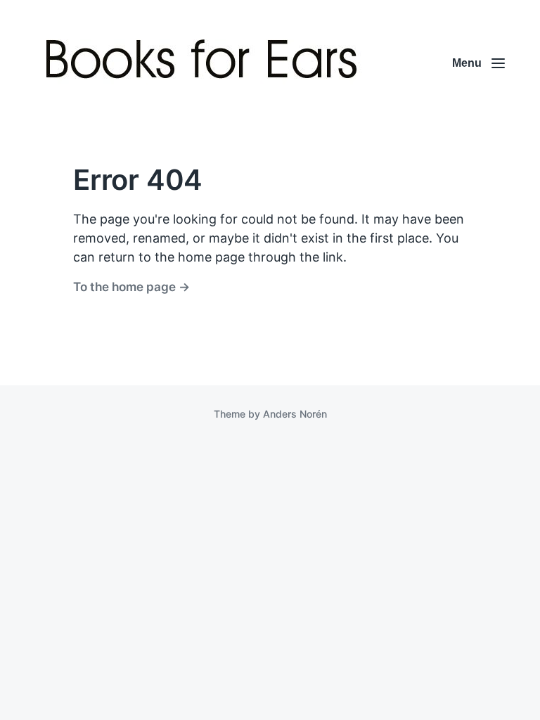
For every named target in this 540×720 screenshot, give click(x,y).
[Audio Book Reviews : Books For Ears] (205, 63)
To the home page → (131, 286)
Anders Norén (295, 414)
